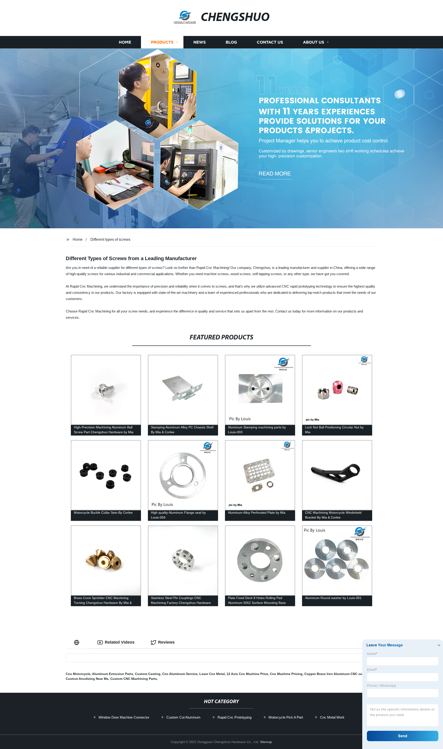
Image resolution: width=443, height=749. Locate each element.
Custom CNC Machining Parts (133, 679)
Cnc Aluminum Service (180, 674)
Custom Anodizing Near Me (87, 679)
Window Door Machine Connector (124, 717)
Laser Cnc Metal (212, 674)
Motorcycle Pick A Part (286, 717)
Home (125, 42)
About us (313, 42)
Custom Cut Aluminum (183, 717)
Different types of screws (110, 239)
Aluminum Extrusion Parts (112, 674)
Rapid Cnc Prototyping (234, 717)
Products (162, 42)
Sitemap (266, 742)
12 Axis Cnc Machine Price (247, 674)
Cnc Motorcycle (78, 674)
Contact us (270, 42)
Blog (231, 42)
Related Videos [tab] (120, 642)
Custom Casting (147, 674)
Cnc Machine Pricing (286, 674)
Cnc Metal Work (332, 717)
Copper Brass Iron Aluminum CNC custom (337, 674)
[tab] (77, 642)
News (199, 42)
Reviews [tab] (166, 642)
